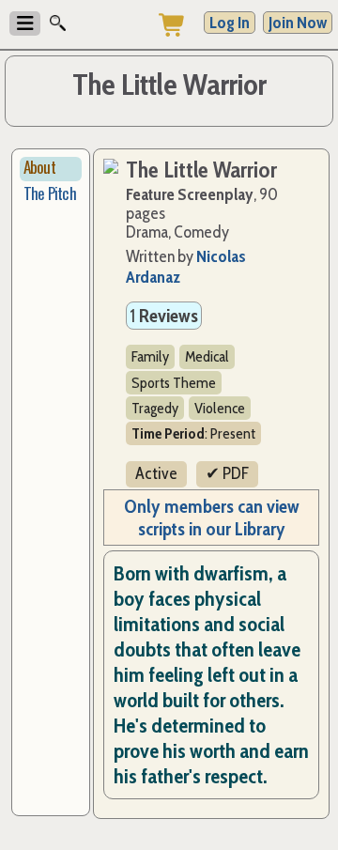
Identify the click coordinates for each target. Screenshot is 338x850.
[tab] (51, 169)
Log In (229, 22)
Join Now (298, 22)
